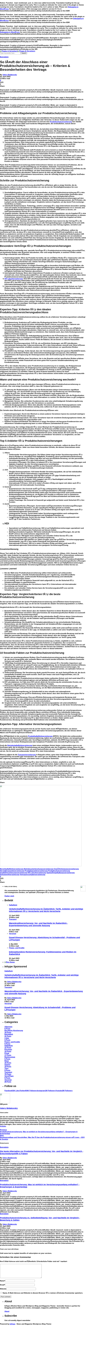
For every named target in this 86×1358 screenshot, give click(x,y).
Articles (3, 1126)
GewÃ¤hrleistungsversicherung (66, 869)
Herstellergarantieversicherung (12, 871)
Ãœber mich (9, 896)
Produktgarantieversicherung (36, 871)
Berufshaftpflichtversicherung (12, 869)
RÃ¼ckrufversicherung (13, 279)
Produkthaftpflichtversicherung (40, 736)
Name (2, 1281)
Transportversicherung (27, 755)
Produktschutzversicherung (61, 122)
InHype (12, 1324)
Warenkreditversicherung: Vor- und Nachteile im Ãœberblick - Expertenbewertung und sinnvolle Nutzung (38, 924)
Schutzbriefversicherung (9, 874)
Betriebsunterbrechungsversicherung (38, 869)
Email (2, 1285)
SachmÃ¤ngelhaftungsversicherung (60, 873)
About (6, 1311)
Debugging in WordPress (10, 32)
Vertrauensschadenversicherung (32, 874)
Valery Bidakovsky (10, 75)
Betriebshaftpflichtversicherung (19, 745)
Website (3, 1289)
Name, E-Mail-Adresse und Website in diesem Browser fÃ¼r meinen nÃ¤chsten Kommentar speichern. (43, 1293)
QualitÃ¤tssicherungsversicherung (13, 873)
